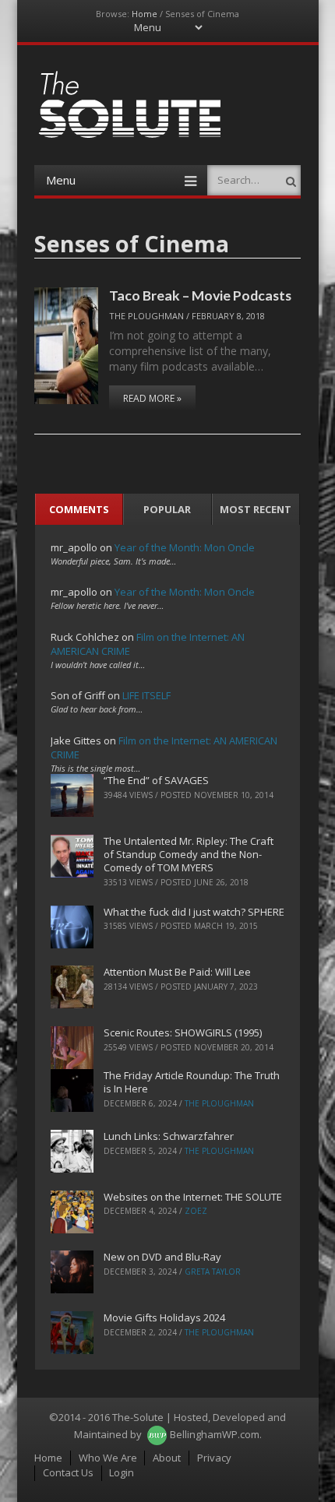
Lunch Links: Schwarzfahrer (169, 1136)
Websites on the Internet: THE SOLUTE (193, 1197)
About (167, 1458)
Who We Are (108, 1458)
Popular (167, 509)
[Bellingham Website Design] (157, 1434)
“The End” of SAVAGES (156, 780)
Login (121, 1472)
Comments (79, 509)
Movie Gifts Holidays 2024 (164, 1317)
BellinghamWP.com (214, 1434)
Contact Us (68, 1472)
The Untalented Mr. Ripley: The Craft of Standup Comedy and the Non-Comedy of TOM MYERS (188, 854)
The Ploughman (146, 316)
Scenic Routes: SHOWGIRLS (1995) (183, 1032)
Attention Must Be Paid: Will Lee (177, 972)
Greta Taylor (213, 1271)
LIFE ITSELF (146, 695)
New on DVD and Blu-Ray (162, 1257)
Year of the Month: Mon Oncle (185, 547)
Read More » (152, 398)
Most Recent (255, 509)
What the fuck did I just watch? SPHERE (194, 912)
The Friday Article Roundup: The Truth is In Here (192, 1082)
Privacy (214, 1458)
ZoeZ (196, 1210)
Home (144, 13)
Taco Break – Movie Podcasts (200, 295)
